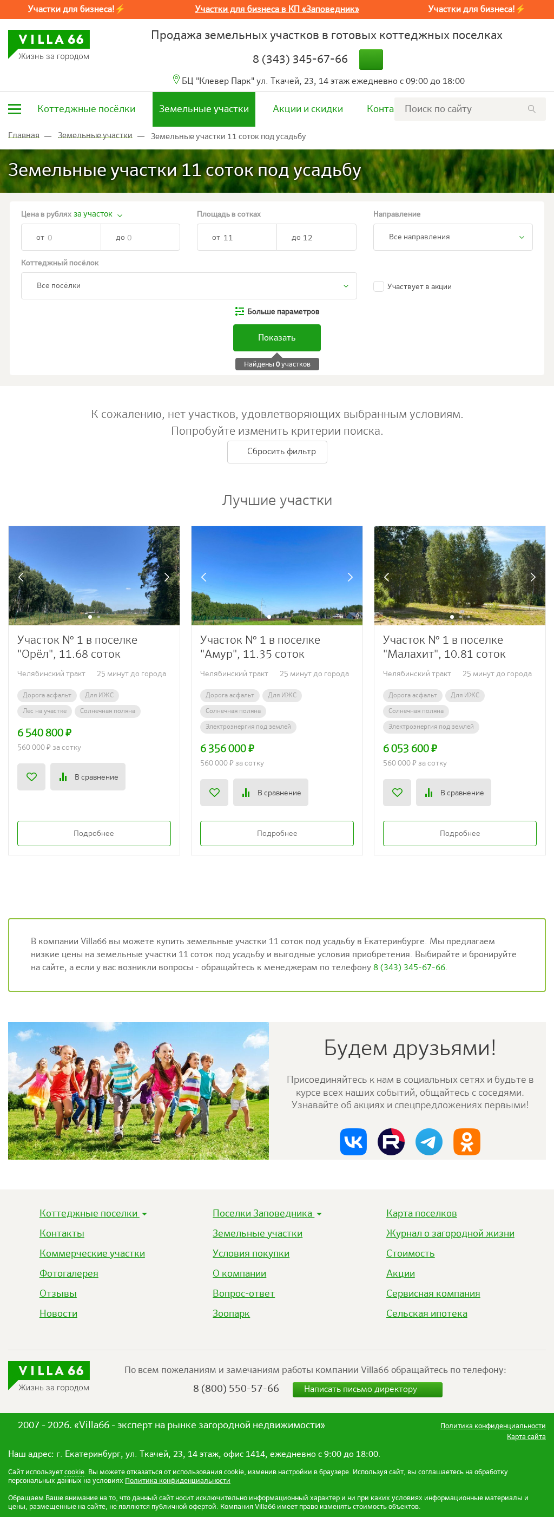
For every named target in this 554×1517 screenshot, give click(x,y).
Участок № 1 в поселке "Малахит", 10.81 (444, 648)
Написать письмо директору (361, 1389)
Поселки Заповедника (263, 1214)
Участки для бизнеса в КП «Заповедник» (277, 9)
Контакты (389, 109)
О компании (239, 1274)
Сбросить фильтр (280, 452)
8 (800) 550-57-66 (236, 1389)
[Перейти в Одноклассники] (466, 1141)
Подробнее (94, 834)
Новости (58, 1314)
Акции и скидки (308, 109)
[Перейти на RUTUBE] (391, 1141)
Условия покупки (251, 1254)
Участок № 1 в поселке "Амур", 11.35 (260, 648)
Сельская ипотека (426, 1314)
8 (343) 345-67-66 (300, 60)
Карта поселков (421, 1214)
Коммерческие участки (92, 1254)
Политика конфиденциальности (177, 1481)
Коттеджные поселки (89, 1214)
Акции (400, 1274)
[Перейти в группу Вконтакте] (353, 1141)
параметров (283, 312)
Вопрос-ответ (244, 1294)
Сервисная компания (433, 1294)
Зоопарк (231, 1314)
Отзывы (58, 1294)
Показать (277, 338)
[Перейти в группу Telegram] (429, 1141)
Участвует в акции (419, 287)
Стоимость (410, 1254)
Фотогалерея (68, 1274)
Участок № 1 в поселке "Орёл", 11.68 (77, 648)
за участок (93, 214)
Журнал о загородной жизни (450, 1234)
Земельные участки (204, 109)
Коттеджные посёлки (86, 109)
